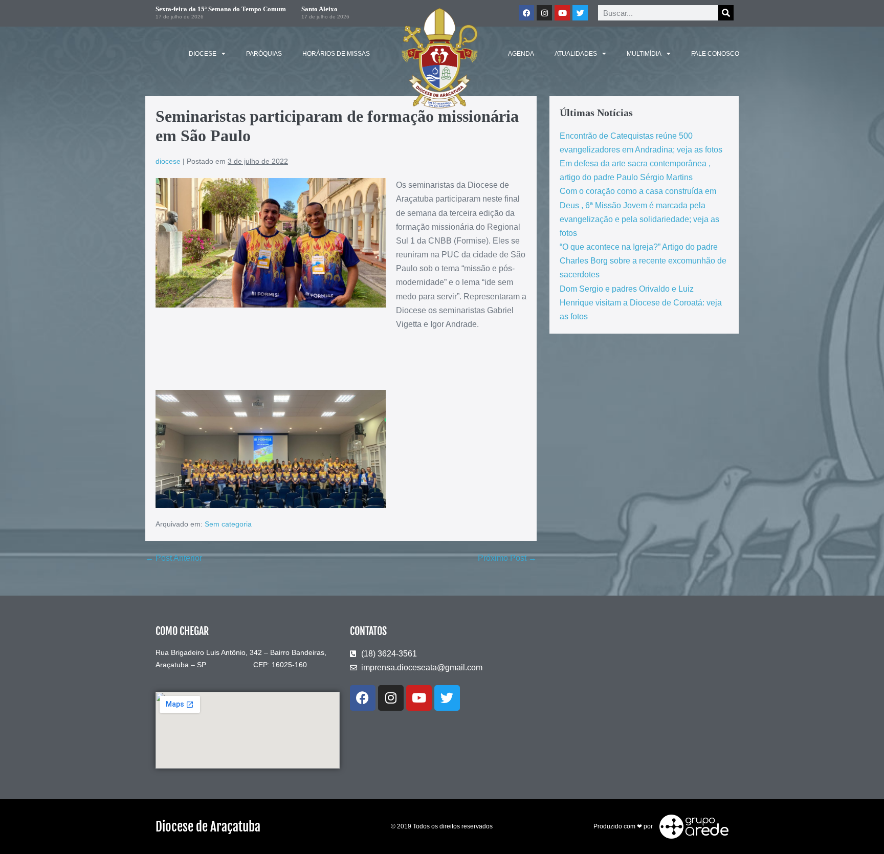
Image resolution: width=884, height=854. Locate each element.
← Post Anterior (173, 558)
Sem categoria (228, 524)
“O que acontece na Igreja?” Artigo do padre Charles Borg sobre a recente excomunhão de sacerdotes (643, 261)
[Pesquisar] (726, 12)
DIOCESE (202, 53)
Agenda (521, 53)
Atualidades (576, 53)
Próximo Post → (507, 558)
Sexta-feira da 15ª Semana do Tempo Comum (221, 9)
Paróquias (264, 53)
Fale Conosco (715, 53)
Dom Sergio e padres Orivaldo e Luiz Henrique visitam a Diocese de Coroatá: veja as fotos (641, 302)
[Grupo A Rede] (691, 825)
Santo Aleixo (319, 9)
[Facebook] (526, 12)
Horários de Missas (336, 53)
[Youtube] (562, 12)
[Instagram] (544, 12)
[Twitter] (580, 12)
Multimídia (644, 53)
